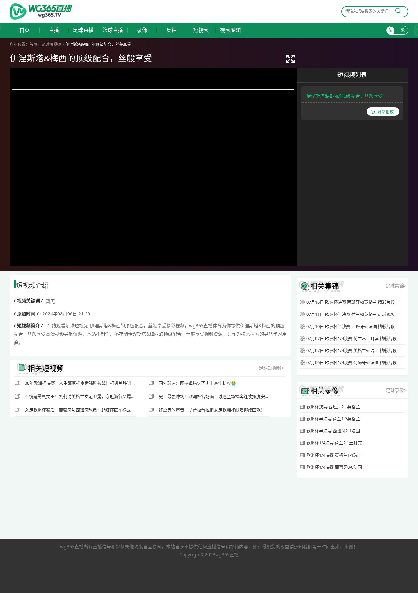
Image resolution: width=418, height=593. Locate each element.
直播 (54, 30)
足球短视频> (271, 368)
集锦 (171, 30)
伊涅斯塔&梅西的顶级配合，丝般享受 (344, 96)
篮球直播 (112, 30)
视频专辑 (230, 30)
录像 (142, 30)
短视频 (201, 30)
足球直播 (83, 30)
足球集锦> (396, 285)
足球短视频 (51, 44)
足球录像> (396, 390)
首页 (24, 30)
